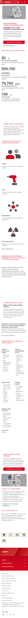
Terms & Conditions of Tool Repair (9, 580)
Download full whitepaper (7, 335)
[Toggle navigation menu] (2, 2)
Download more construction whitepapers (10, 504)
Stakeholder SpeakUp (6, 585)
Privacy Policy (5, 573)
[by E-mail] (4, 541)
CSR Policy (4, 595)
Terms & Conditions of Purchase (9, 578)
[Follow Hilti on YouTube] (13, 614)
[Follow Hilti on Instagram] (6, 614)
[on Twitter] (10, 535)
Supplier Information (6, 588)
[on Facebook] (4, 535)
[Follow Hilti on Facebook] (3, 614)
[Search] (24, 2)
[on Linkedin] (17, 535)
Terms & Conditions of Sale (8, 575)
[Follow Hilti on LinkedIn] (10, 614)
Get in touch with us (7, 249)
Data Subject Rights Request (8, 593)
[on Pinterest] (24, 535)
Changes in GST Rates (7, 600)
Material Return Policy (6, 583)
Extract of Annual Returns (7, 598)
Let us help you (5, 590)
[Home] (7, 2)
